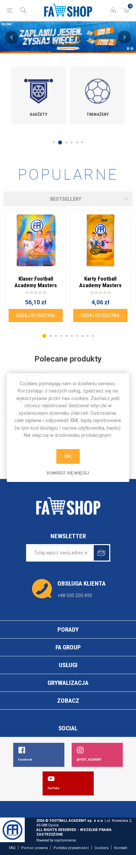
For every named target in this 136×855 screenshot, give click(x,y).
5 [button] (72, 38)
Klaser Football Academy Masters (36, 282)
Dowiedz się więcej (68, 472)
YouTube (53, 788)
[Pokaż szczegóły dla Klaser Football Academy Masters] (35, 240)
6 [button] (80, 38)
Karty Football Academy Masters (100, 282)
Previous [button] (11, 37)
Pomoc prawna (34, 848)
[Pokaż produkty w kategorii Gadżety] (38, 86)
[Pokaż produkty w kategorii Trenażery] (97, 86)
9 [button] (68, 44)
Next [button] (124, 37)
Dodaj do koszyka (36, 315)
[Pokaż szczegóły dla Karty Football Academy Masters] (100, 240)
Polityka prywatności (71, 848)
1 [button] (40, 38)
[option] (38, 95)
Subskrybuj (101, 553)
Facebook (25, 759)
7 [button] (87, 38)
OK (67, 456)
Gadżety (38, 114)
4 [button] (64, 38)
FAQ (12, 848)
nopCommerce (65, 840)
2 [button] (48, 38)
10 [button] (93, 336)
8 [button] (95, 38)
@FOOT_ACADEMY (89, 759)
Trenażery (97, 114)
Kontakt (120, 848)
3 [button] (56, 38)
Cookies (101, 848)
